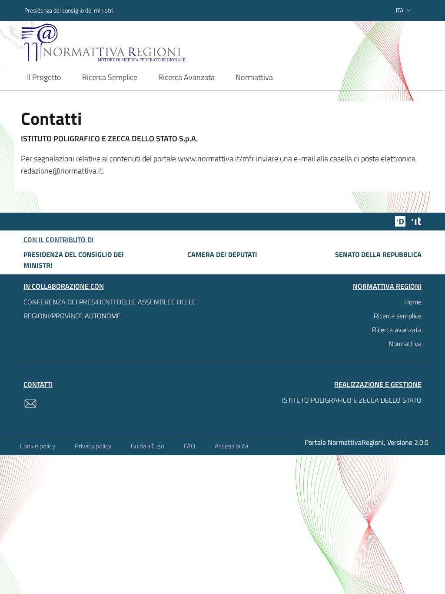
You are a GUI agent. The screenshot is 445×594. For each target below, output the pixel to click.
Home (413, 302)
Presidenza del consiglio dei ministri (68, 10)
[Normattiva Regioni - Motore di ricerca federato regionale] (120, 42)
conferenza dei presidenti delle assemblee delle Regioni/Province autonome (109, 309)
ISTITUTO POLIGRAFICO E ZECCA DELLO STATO (352, 400)
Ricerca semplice (398, 315)
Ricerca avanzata (397, 329)
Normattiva (405, 343)
